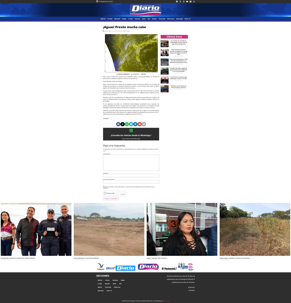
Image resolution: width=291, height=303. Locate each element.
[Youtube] (187, 1)
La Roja (130, 19)
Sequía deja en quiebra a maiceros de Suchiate (235, 258)
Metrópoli (117, 19)
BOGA (144, 19)
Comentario (107, 154)
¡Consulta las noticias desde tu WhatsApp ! (131, 135)
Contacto (192, 290)
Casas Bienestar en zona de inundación (86, 258)
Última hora (170, 19)
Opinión (154, 19)
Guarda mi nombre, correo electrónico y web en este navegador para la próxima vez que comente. (128, 187)
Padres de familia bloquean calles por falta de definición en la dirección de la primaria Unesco (178, 60)
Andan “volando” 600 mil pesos (157, 258)
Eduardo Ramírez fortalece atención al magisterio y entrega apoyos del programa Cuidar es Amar (178, 52)
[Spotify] (190, 1)
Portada (110, 19)
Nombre (106, 173)
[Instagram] (183, 1)
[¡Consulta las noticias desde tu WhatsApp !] (131, 130)
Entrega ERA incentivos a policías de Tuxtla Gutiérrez (18, 258)
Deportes (137, 19)
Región (124, 19)
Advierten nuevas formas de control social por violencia (178, 86)
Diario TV (187, 19)
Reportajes (179, 19)
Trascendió (161, 19)
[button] (118, 124)
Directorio (191, 287)
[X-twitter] (180, 1)
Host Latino (166, 301)
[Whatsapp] (194, 1)
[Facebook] (177, 1)
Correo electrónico (109, 179)
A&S (148, 19)
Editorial (103, 19)
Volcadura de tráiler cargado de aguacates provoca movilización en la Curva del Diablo (178, 69)
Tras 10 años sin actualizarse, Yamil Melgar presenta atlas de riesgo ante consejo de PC (178, 42)
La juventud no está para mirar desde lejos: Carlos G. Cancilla (178, 77)
